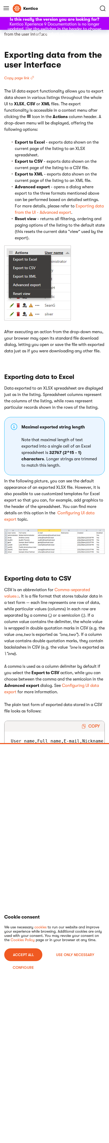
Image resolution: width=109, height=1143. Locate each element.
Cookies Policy (23, 940)
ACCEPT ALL (23, 955)
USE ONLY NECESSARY (75, 955)
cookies (40, 927)
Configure (23, 967)
